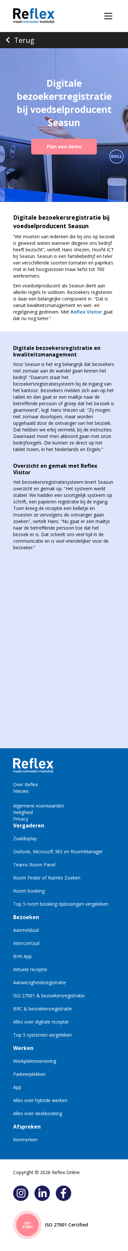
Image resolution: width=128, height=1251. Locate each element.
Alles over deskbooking (37, 1113)
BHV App (22, 956)
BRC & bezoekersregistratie (42, 1009)
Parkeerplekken (29, 1074)
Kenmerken (25, 1139)
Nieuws (21, 791)
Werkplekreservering (34, 1061)
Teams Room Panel (34, 864)
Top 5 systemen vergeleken (42, 1035)
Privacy (20, 819)
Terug (24, 40)
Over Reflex (25, 784)
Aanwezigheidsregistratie (39, 982)
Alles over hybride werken (40, 1100)
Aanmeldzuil (26, 930)
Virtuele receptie (30, 969)
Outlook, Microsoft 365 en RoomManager (58, 851)
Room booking (29, 891)
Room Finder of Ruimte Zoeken (46, 878)
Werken (23, 1048)
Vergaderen (28, 825)
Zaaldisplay (25, 838)
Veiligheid (23, 812)
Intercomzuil (26, 943)
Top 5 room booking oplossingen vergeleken (60, 904)
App (17, 1087)
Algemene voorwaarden (38, 806)
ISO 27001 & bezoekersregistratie (49, 995)
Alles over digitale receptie (41, 1022)
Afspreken (27, 1126)
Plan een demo (64, 146)
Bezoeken (26, 917)
